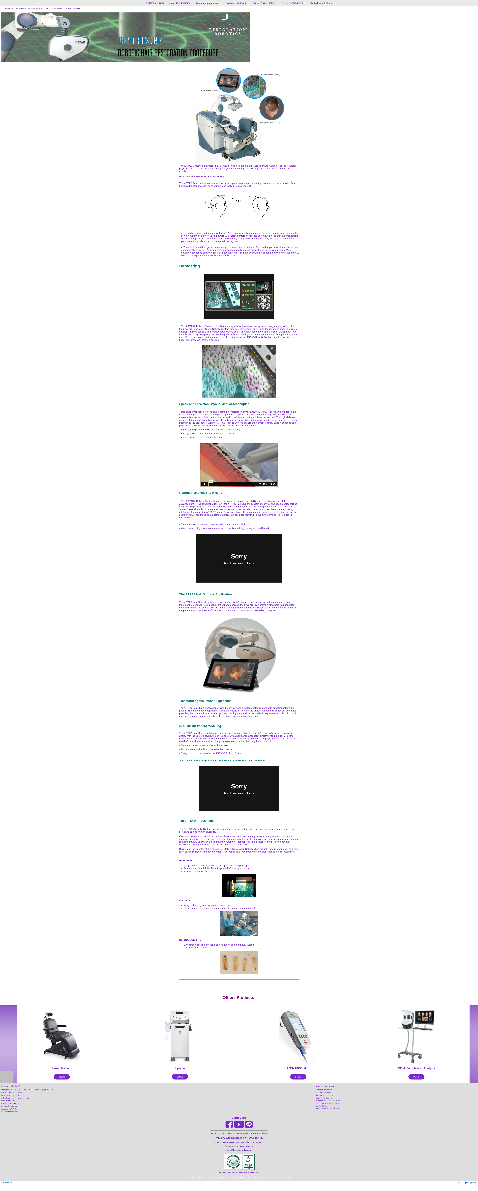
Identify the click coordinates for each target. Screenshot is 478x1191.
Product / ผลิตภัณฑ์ (27, 9)
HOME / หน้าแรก (11, 9)
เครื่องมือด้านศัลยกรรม (46, 9)
